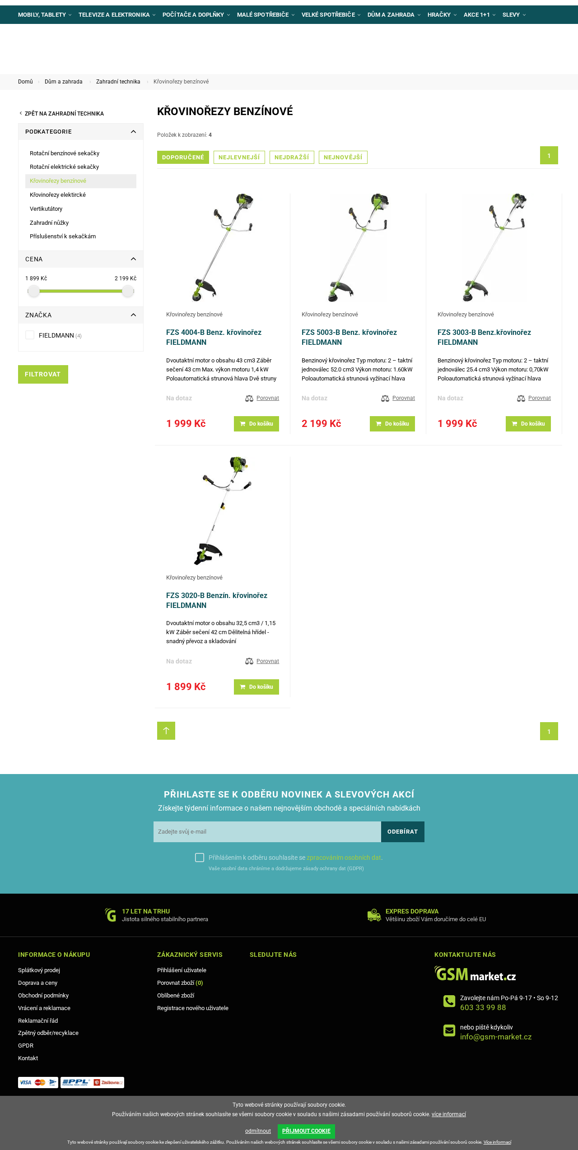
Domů (25, 82)
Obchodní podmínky (43, 995)
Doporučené (183, 157)
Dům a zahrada (64, 82)
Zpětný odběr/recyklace (48, 1032)
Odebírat (402, 831)
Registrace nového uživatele (192, 1008)
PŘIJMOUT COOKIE (306, 1131)
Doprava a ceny (37, 982)
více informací (449, 1114)
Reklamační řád (38, 1020)
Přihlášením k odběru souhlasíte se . (296, 857)
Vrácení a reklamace (44, 1008)
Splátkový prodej (39, 970)
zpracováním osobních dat (344, 857)
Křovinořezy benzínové (194, 314)
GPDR (25, 1045)
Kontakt (28, 1058)
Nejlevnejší (239, 157)
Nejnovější (343, 157)
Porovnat (267, 398)
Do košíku (261, 424)
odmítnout (258, 1131)
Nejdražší (292, 157)
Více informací (497, 1142)
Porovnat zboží (180, 982)
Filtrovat (43, 374)
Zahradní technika (118, 82)
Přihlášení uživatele (181, 970)
